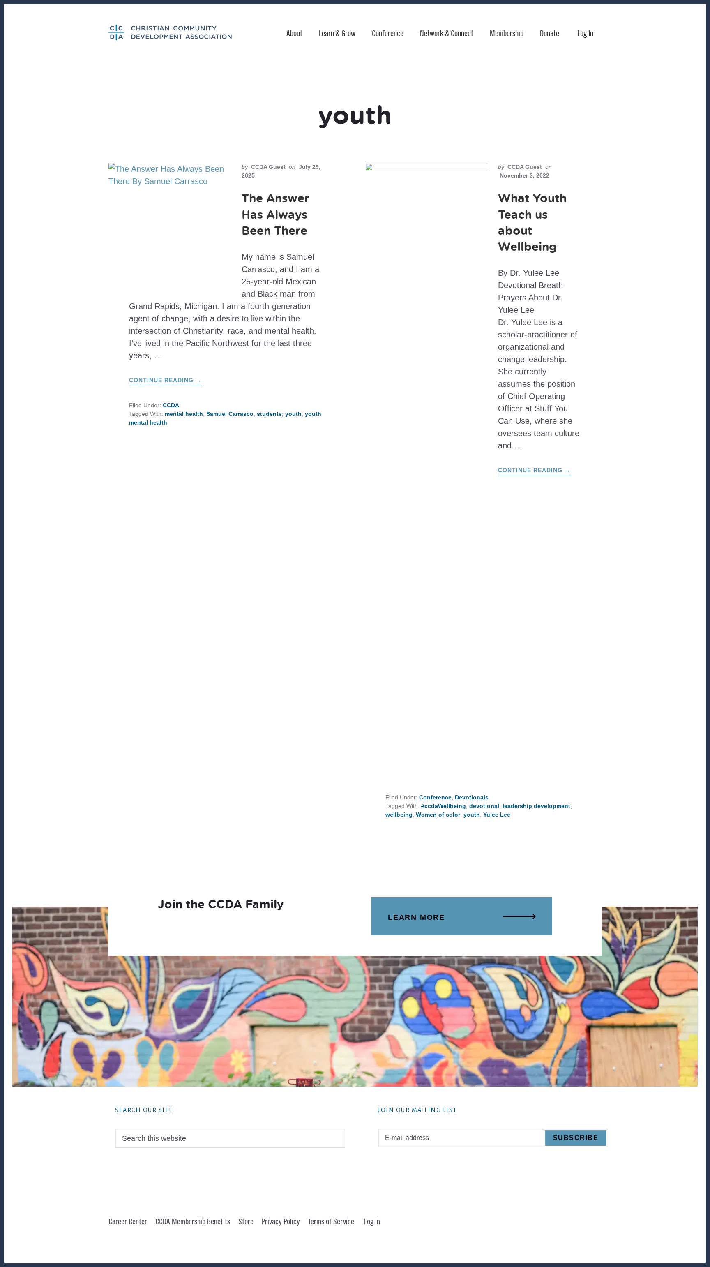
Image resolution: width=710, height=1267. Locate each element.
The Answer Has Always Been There (275, 214)
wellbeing (399, 814)
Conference (435, 797)
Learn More (416, 917)
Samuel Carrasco (230, 414)
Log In (585, 33)
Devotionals (472, 797)
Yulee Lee (496, 814)
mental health (184, 414)
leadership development (536, 806)
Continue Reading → (165, 380)
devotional (484, 806)
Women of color (438, 814)
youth (293, 414)
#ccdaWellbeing (443, 806)
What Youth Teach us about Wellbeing (532, 222)
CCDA (171, 405)
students (269, 414)
